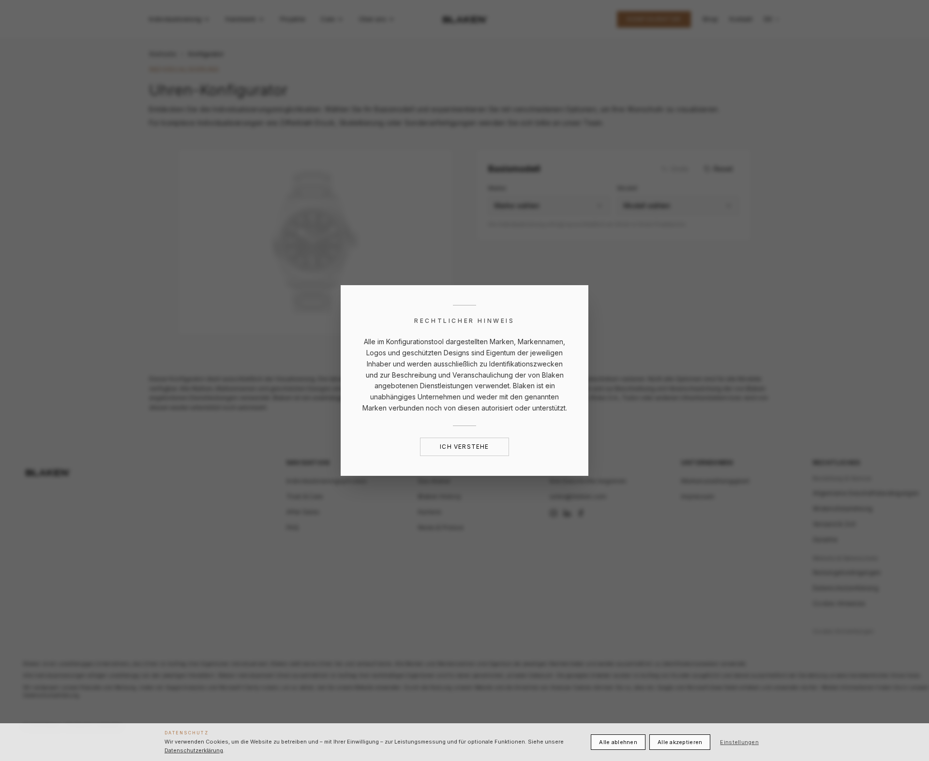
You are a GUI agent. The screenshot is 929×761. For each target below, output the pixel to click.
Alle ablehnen (618, 742)
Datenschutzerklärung (194, 750)
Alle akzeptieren (680, 742)
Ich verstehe (464, 446)
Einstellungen (739, 742)
